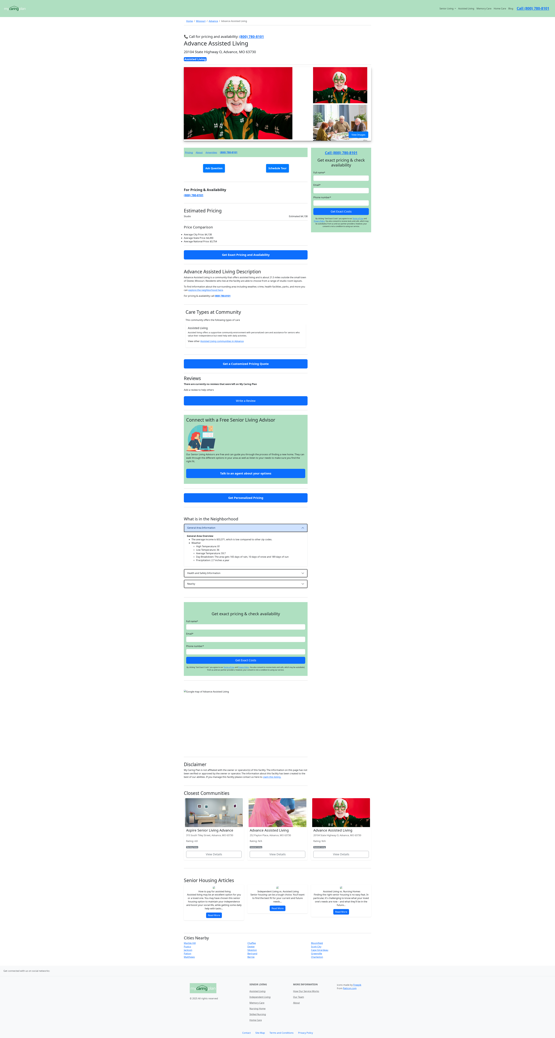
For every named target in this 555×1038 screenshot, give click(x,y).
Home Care (500, 8)
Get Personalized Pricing (245, 498)
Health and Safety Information (203, 573)
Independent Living (260, 997)
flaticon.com (350, 988)
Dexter (251, 946)
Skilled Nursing (257, 1014)
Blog (510, 8)
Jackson (188, 950)
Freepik (357, 984)
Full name (192, 621)
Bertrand (252, 953)
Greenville (316, 953)
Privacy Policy (243, 667)
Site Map (260, 1032)
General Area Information (201, 527)
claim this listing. (272, 777)
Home (189, 21)
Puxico (187, 946)
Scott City (316, 946)
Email (189, 633)
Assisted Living (466, 8)
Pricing (189, 152)
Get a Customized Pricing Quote (246, 364)
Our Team (298, 997)
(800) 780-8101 (228, 152)
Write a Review (246, 401)
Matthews (189, 957)
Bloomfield (317, 943)
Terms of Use (229, 667)
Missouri (201, 21)
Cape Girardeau (319, 950)
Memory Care (484, 8)
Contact (246, 1032)
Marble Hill (190, 943)
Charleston (317, 957)
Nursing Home (257, 1008)
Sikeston (252, 950)
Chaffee (251, 943)
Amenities (211, 152)
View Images (358, 134)
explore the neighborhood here (205, 290)
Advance (213, 21)
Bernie (251, 957)
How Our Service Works (306, 991)
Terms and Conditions (282, 1032)
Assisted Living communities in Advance (222, 341)
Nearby (191, 583)
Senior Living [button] (447, 8)
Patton (187, 953)
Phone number (195, 646)
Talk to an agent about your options (245, 473)
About (199, 152)
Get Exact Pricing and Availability (246, 255)
